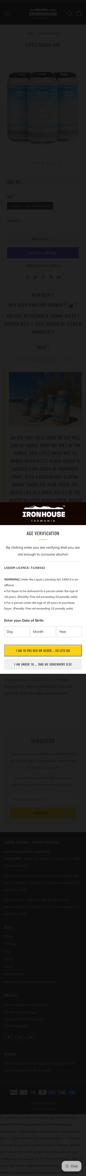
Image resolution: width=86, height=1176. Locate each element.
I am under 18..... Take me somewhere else (43, 664)
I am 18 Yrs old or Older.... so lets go (43, 650)
